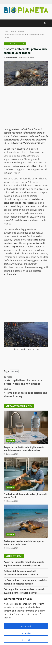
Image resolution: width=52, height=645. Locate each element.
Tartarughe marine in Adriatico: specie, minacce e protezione (26, 521)
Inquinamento (19, 44)
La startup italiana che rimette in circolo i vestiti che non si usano (23, 380)
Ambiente (8, 44)
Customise (26, 633)
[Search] (45, 23)
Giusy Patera (11, 57)
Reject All (26, 640)
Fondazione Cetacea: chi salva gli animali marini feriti (26, 474)
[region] (26, 619)
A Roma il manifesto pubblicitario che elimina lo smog (25, 393)
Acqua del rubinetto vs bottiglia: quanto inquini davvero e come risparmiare (26, 427)
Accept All (26, 626)
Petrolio (14, 371)
